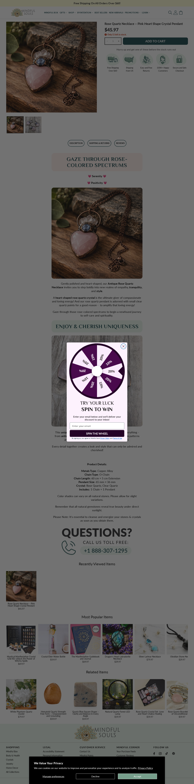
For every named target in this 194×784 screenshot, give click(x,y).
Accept (137, 776)
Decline (95, 776)
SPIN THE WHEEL (97, 433)
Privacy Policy (145, 768)
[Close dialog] (123, 346)
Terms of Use (117, 438)
